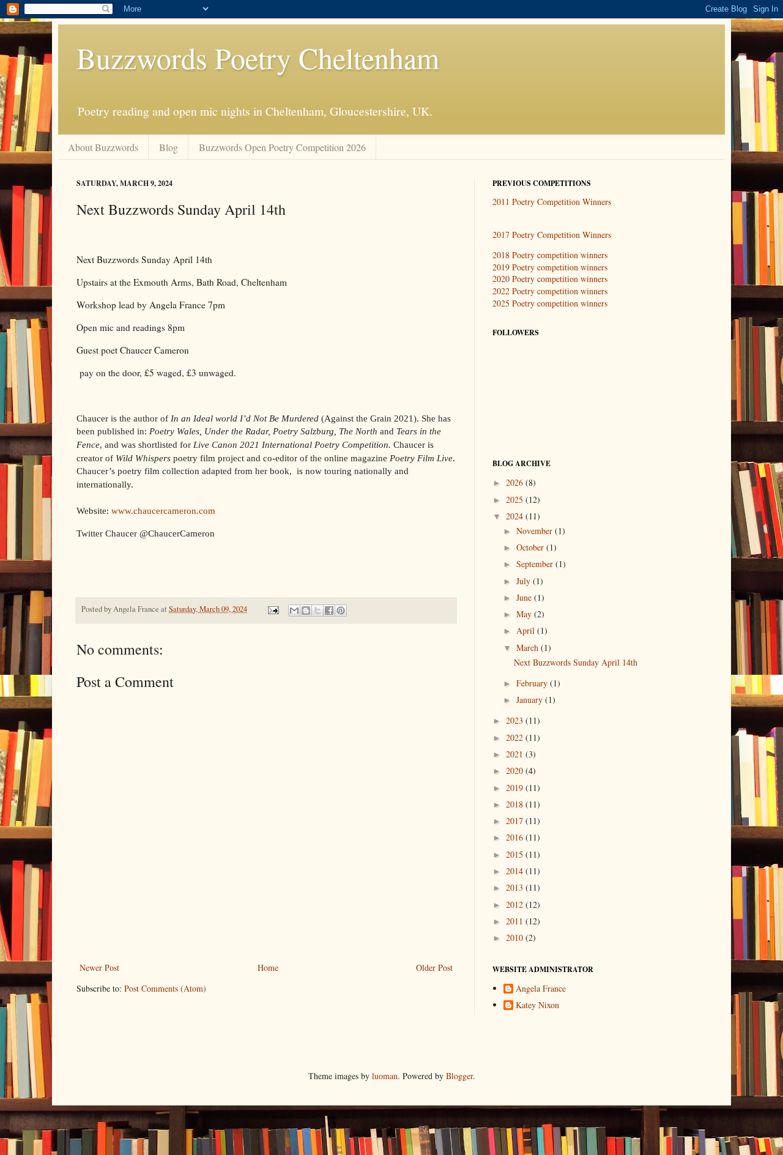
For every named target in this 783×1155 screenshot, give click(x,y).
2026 (515, 482)
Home (268, 967)
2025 (515, 499)
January (530, 699)
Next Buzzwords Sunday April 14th (575, 662)
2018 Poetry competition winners (549, 255)
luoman (385, 1076)
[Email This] (294, 610)
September (535, 564)
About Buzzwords (103, 147)
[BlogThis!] (306, 610)
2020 (515, 770)
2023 (515, 720)
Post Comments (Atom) (165, 988)
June (525, 597)
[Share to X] (317, 610)
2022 (515, 737)
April (526, 630)
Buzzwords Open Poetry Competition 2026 (282, 147)
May (525, 614)
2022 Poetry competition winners (549, 291)
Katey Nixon (537, 1005)
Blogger (459, 1076)
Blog (168, 147)
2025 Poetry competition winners (549, 303)
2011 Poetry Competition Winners (551, 201)
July (524, 581)
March (528, 647)
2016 (515, 837)
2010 (515, 937)
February (533, 683)
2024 (515, 516)
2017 (515, 820)
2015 (515, 854)
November (535, 531)
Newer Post (99, 967)
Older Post (434, 967)
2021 (515, 754)
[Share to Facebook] (329, 610)
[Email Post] (272, 609)
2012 (515, 904)
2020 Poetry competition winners (549, 278)
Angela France (541, 989)
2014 (515, 871)
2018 (515, 804)
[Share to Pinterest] (341, 610)
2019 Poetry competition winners (549, 267)
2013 (515, 887)
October (531, 547)
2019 (515, 787)
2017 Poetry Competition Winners (551, 234)
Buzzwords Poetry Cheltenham (257, 57)
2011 (515, 921)
